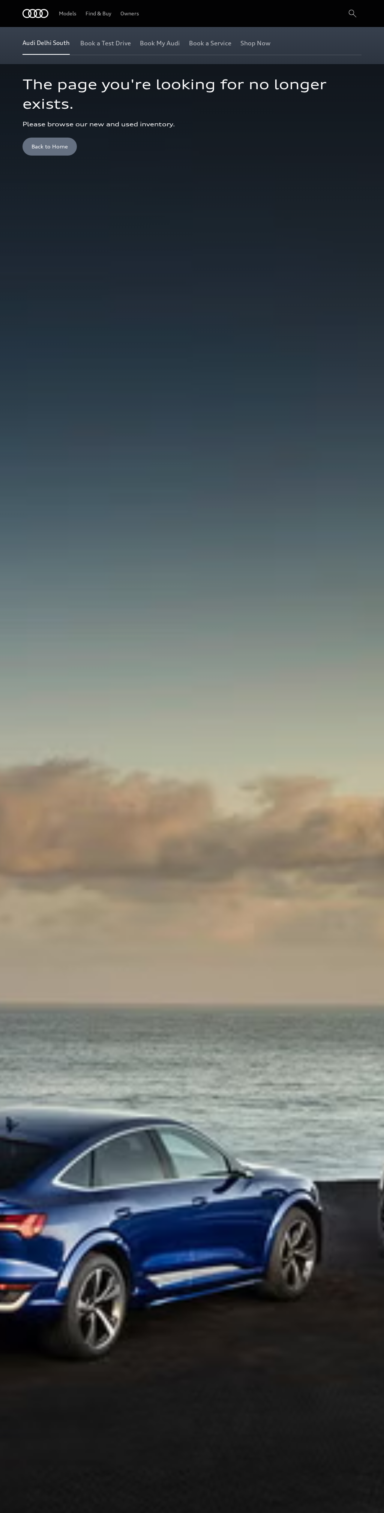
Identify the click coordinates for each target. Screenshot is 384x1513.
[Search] (353, 13)
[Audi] (35, 13)
